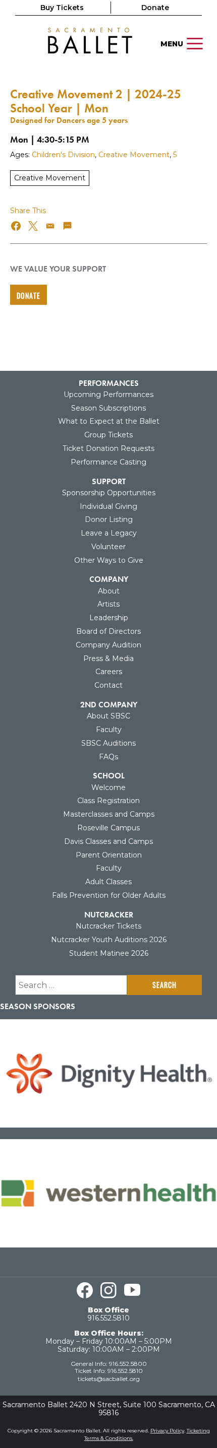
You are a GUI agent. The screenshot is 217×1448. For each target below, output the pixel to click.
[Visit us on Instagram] (108, 1290)
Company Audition (108, 644)
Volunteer (108, 546)
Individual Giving (108, 506)
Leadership (108, 617)
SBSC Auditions (108, 743)
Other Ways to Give (108, 560)
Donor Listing (109, 519)
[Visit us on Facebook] (85, 1290)
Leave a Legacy (109, 533)
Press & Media (108, 658)
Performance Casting (108, 462)
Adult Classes (108, 881)
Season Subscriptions (108, 408)
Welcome (108, 787)
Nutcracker (108, 914)
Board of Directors (108, 631)
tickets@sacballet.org (109, 1379)
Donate (155, 7)
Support (109, 481)
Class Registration (108, 800)
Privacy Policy (167, 1430)
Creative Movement (134, 154)
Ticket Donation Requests (108, 448)
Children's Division (63, 154)
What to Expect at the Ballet (108, 421)
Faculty (109, 729)
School (109, 775)
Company (108, 579)
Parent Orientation (109, 855)
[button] (16, 226)
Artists (108, 604)
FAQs (108, 756)
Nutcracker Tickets (108, 926)
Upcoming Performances (108, 394)
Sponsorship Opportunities (108, 492)
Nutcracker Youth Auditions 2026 (109, 939)
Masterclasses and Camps (108, 814)
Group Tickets (108, 434)
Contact (108, 685)
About (109, 591)
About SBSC (108, 715)
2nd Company (108, 704)
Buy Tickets (62, 7)
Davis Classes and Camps (108, 841)
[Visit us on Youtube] (132, 1290)
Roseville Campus (108, 827)
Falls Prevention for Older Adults (109, 895)
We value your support (58, 269)
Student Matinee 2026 (108, 953)
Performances (109, 383)
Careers (108, 671)
